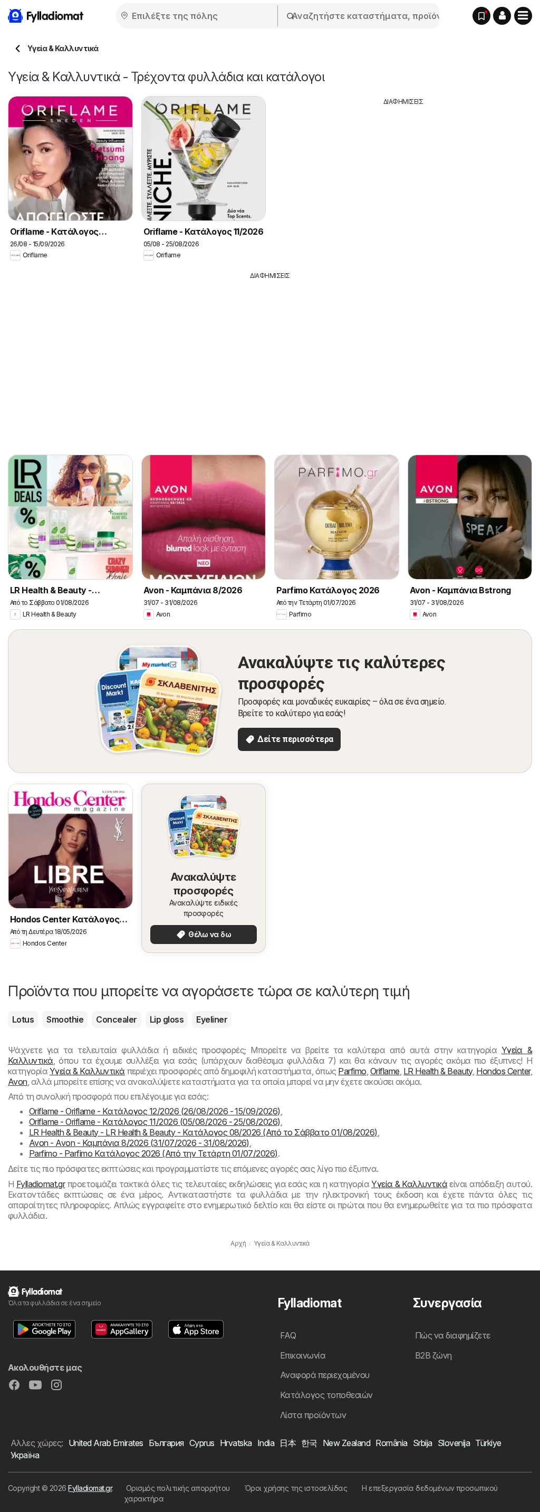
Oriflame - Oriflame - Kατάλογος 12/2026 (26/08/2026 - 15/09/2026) (155, 1111)
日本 (287, 1443)
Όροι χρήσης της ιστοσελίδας (296, 1488)
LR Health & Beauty (437, 1071)
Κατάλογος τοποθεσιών (326, 1395)
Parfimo (352, 1071)
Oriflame (385, 1071)
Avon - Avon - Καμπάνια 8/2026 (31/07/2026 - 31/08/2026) (139, 1143)
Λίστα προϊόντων (313, 1415)
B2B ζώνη (433, 1355)
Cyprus (202, 1443)
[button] (502, 16)
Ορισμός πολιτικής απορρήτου (178, 1488)
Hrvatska (236, 1443)
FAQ (288, 1335)
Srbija (422, 1443)
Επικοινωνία (302, 1355)
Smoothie (64, 1019)
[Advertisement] (403, 180)
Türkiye (488, 1443)
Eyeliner (211, 1019)
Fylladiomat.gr (40, 1184)
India (265, 1443)
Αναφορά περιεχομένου (325, 1375)
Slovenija (454, 1443)
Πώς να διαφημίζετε (452, 1335)
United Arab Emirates (106, 1443)
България (166, 1443)
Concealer (116, 1019)
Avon (17, 1081)
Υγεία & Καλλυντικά (87, 1071)
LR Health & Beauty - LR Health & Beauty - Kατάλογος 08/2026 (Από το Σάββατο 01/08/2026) (203, 1132)
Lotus (23, 1019)
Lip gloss (167, 1019)
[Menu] (523, 16)
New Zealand (346, 1443)
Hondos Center (503, 1071)
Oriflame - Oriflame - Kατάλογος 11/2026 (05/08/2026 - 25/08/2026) (155, 1121)
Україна (25, 1455)
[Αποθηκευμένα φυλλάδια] (481, 16)
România (391, 1443)
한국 (309, 1443)
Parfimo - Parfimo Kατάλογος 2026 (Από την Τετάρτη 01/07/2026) (153, 1153)
